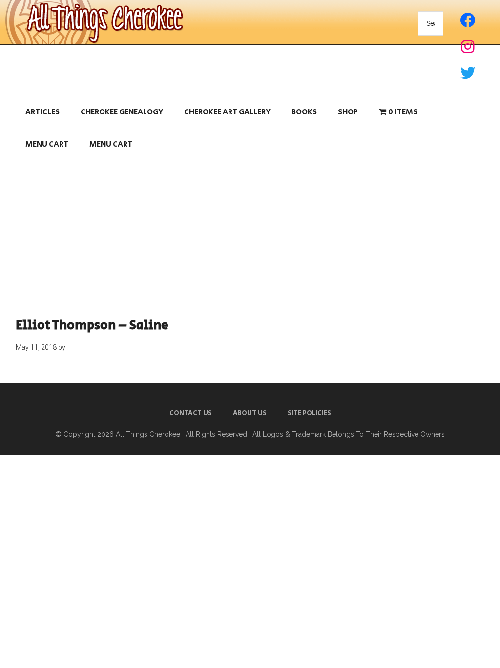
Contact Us (190, 413)
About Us (250, 413)
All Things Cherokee (148, 434)
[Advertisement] (250, 239)
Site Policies (309, 413)
